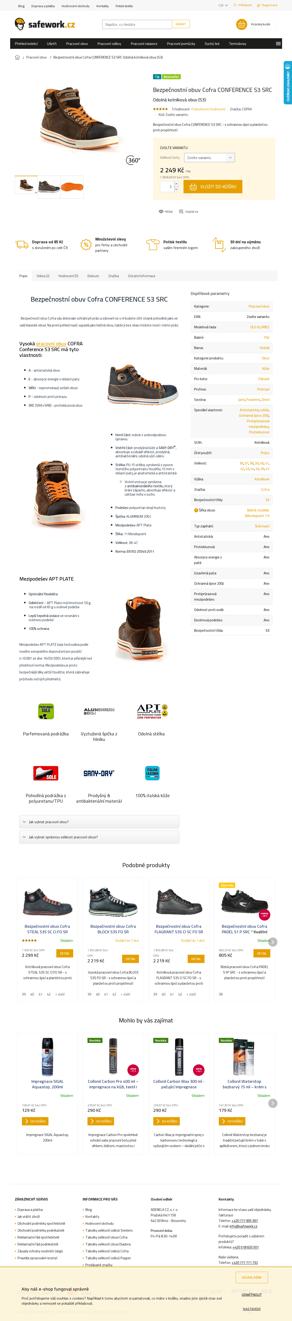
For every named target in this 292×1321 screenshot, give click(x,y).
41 (267, 463)
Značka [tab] (113, 276)
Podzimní (253, 399)
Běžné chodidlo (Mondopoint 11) (257, 513)
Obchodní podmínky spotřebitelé (41, 1223)
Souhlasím (252, 1277)
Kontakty (102, 6)
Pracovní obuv (259, 306)
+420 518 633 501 (245, 1247)
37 (246, 463)
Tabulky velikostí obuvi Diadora (108, 1244)
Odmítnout (252, 1295)
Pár (266, 337)
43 (247, 468)
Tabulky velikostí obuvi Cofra (106, 1237)
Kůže (265, 368)
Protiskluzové (259, 432)
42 (242, 468)
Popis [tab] (23, 276)
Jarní (241, 399)
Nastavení (252, 1309)
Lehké (264, 410)
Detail (64, 953)
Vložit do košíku (218, 186)
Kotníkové (262, 479)
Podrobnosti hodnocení (208, 109)
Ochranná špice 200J (254, 415)
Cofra (265, 489)
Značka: (241, 109)
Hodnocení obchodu (76, 6)
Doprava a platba (43, 6)
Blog (21, 6)
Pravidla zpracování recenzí (37, 1258)
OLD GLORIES (259, 327)
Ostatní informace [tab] (141, 276)
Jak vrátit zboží (29, 1216)
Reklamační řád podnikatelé (38, 1244)
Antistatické (249, 410)
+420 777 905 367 (245, 1221)
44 (252, 468)
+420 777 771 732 (245, 1262)
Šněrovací (262, 526)
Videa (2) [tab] (43, 276)
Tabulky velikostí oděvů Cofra (107, 1251)
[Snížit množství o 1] (176, 189)
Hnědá (264, 347)
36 (241, 463)
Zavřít (183, 207)
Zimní (265, 399)
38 (251, 463)
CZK (221, 5)
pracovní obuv (51, 343)
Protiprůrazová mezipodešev (258, 424)
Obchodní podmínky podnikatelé (41, 1230)
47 (267, 468)
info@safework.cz (243, 1226)
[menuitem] (26, 43)
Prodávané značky (98, 1265)
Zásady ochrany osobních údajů (40, 1251)
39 (257, 463)
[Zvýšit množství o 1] (176, 184)
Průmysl (263, 389)
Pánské (264, 379)
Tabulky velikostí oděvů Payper (108, 1258)
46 (262, 468)
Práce (265, 452)
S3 (267, 499)
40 (262, 463)
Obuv (265, 358)
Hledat (181, 24)
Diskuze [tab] (93, 276)
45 (257, 468)
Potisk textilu (124, 6)
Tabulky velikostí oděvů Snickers (109, 1230)
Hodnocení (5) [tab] (68, 276)
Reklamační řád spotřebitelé (38, 1237)
